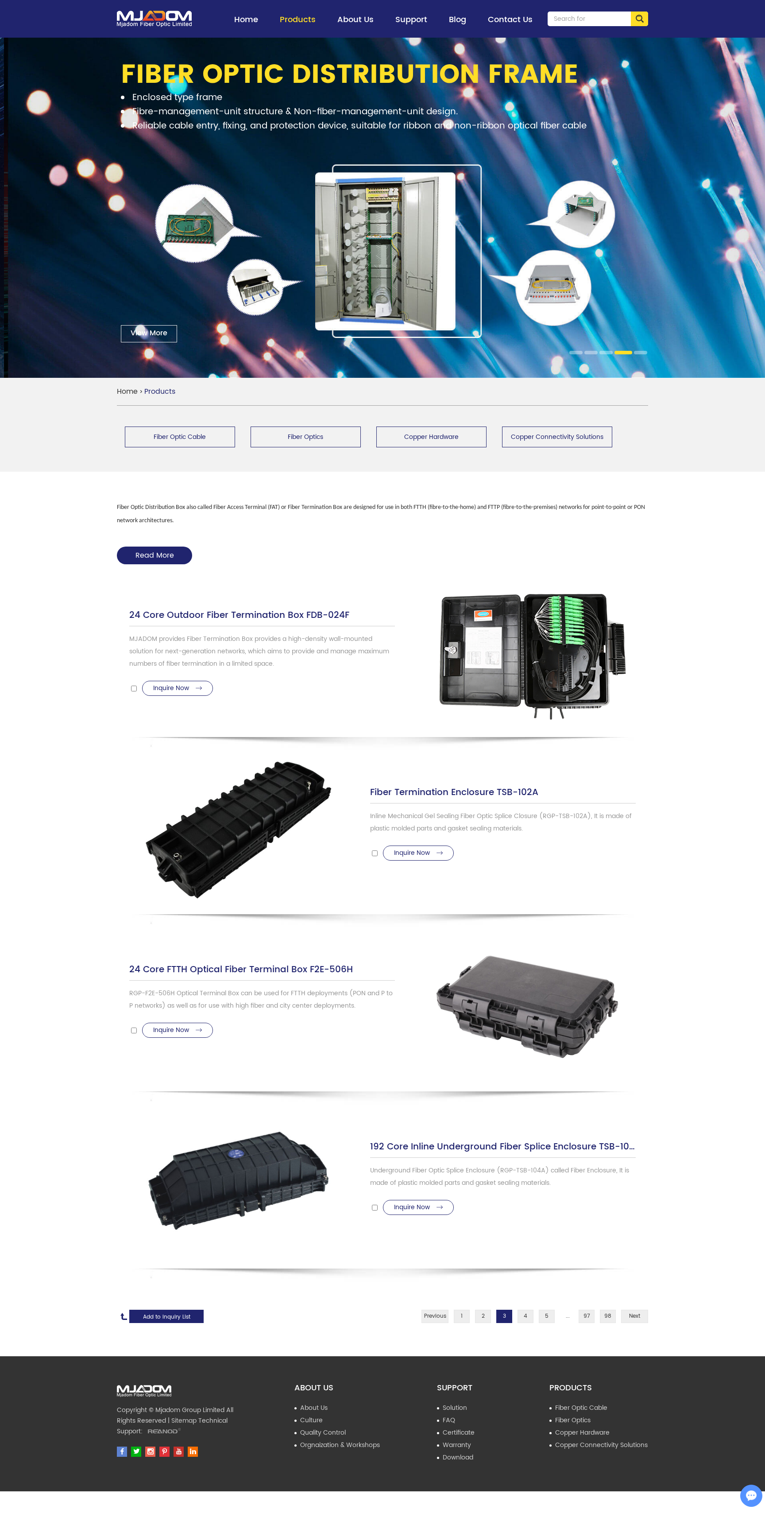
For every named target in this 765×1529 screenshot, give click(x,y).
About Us (355, 19)
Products (298, 19)
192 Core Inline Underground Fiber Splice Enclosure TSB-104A (503, 1147)
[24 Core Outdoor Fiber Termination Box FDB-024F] (528, 655)
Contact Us (510, 19)
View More (145, 333)
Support (411, 19)
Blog (457, 19)
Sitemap (184, 1421)
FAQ (449, 1420)
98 (607, 1316)
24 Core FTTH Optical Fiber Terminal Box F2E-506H (241, 970)
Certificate (459, 1433)
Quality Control (323, 1433)
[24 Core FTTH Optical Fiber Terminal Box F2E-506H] (528, 1009)
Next (634, 1316)
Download (458, 1457)
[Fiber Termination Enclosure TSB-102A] (236, 832)
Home (246, 19)
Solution (455, 1408)
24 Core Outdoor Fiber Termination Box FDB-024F (239, 616)
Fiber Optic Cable (581, 1408)
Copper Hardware (582, 1433)
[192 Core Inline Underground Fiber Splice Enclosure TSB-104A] (236, 1186)
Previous (435, 1316)
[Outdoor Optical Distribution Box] (154, 19)
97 (586, 1316)
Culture (311, 1420)
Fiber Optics (573, 1420)
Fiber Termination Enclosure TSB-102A (454, 793)
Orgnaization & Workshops (340, 1445)
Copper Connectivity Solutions (601, 1445)
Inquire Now (171, 688)
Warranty (457, 1445)
